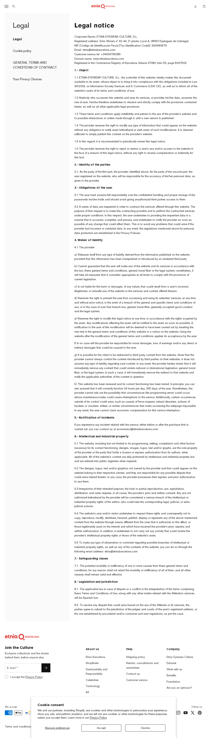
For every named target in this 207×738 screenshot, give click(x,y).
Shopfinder (92, 663)
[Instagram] (178, 712)
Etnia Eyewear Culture (180, 657)
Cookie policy (22, 51)
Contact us (133, 673)
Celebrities (92, 680)
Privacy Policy (98, 717)
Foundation (173, 681)
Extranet (171, 663)
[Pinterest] (199, 712)
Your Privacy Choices (27, 79)
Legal (17, 39)
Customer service (136, 680)
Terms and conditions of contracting (27, 726)
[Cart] (203, 6)
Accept (101, 728)
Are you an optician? (179, 687)
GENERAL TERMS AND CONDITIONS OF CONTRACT (35, 65)
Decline (145, 728)
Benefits (171, 675)
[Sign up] (45, 667)
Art (87, 692)
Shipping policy (135, 657)
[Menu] (6, 6)
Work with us (174, 669)
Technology (93, 686)
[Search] (13, 6)
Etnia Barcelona (95, 657)
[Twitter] (192, 712)
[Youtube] (185, 712)
